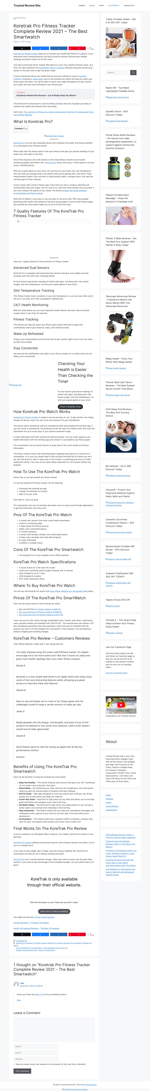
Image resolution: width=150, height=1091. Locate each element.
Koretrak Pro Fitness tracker (26, 417)
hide (25, 129)
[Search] (133, 72)
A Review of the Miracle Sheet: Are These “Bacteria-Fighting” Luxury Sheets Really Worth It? (121, 853)
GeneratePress (91, 1085)
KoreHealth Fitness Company (52, 68)
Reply (19, 1000)
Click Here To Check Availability (54, 911)
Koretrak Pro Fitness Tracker (36, 943)
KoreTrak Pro (19, 143)
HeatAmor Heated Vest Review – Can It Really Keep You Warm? (46, 95)
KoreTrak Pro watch (22, 843)
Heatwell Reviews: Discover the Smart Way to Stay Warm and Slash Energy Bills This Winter (121, 863)
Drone (92, 5)
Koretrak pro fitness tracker (25, 54)
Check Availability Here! (70, 407)
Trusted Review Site (27, 5)
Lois (22, 983)
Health (101, 5)
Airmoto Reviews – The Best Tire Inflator (31, 923)
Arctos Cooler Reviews (45, 917)
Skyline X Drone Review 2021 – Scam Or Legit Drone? (35, 950)
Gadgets (82, 5)
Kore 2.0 (39, 994)
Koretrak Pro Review (55, 943)
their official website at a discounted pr (67, 591)
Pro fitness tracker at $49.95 (48, 609)
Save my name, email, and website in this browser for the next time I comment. (51, 1064)
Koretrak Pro (20, 943)
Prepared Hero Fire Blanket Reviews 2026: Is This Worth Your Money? (120, 844)
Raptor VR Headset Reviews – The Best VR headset (36, 928)
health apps (38, 79)
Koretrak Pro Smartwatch (72, 943)
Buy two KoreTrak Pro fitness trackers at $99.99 (40, 612)
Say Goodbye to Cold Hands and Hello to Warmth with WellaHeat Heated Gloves (120, 872)
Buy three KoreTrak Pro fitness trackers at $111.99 (41, 615)
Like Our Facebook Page (116, 673)
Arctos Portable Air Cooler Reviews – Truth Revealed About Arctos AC (42, 948)
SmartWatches (114, 5)
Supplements (129, 5)
